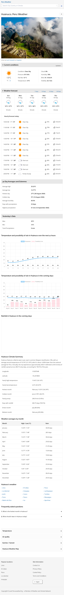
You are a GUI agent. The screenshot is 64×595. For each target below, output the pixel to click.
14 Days (51, 91)
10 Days (44, 91)
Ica (24, 500)
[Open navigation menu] (61, 6)
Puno (4, 497)
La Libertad (5, 491)
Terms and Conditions (39, 576)
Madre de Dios (7, 500)
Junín (4, 494)
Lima (3, 488)
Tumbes (47, 494)
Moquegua (47, 497)
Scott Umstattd (10, 60)
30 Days (58, 91)
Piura (46, 488)
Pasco (25, 497)
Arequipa (26, 491)
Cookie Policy (37, 572)
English (38, 582)
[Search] (56, 5)
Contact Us (36, 565)
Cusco (25, 494)
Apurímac (47, 500)
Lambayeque (48, 491)
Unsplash (18, 60)
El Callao (26, 488)
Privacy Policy (37, 569)
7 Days (36, 91)
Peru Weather (6, 2)
